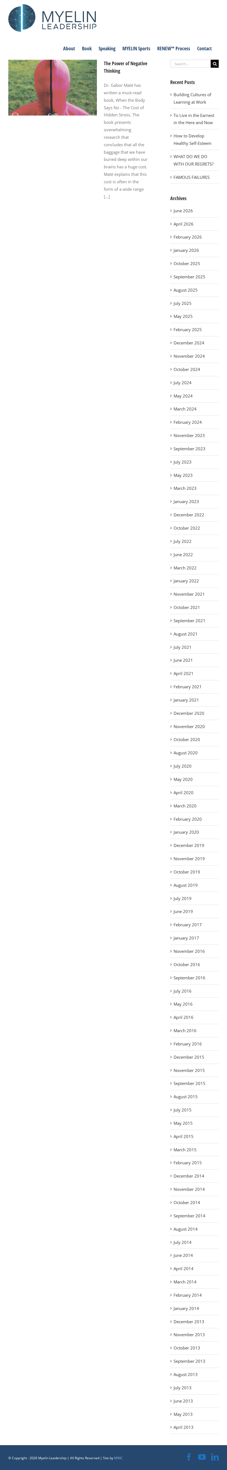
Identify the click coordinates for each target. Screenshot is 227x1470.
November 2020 (189, 726)
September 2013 (189, 1361)
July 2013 (183, 1387)
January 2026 (186, 250)
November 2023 (189, 435)
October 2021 (187, 607)
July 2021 (183, 647)
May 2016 (183, 1004)
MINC (118, 1458)
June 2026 (183, 210)
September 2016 (189, 977)
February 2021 (188, 686)
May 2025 (183, 316)
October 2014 (187, 1202)
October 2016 (187, 964)
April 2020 (184, 792)
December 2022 (189, 514)
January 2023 (186, 501)
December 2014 (189, 1176)
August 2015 (186, 1096)
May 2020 (183, 779)
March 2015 (185, 1149)
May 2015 (183, 1123)
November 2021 (189, 594)
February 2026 (188, 237)
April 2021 (184, 673)
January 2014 (186, 1308)
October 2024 (187, 369)
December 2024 (189, 343)
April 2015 (184, 1136)
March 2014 (185, 1282)
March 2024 (185, 409)
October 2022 (187, 528)
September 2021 (189, 620)
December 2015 (189, 1057)
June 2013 (183, 1401)
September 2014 (189, 1215)
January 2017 (186, 938)
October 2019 (187, 872)
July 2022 (183, 541)
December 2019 (189, 845)
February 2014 (188, 1295)
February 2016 (188, 1044)
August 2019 (186, 885)
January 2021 (186, 700)
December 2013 (189, 1321)
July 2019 (183, 898)
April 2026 (184, 224)
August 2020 (186, 752)
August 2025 (186, 290)
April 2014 (184, 1268)
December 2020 (189, 713)
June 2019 (183, 911)
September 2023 (189, 448)
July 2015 (183, 1110)
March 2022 (185, 568)
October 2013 (187, 1348)
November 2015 (189, 1070)
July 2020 (183, 766)
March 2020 (185, 806)
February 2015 (188, 1162)
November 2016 (189, 951)
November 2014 (189, 1189)
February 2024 (188, 422)
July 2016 (183, 991)
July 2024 (183, 382)
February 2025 (188, 329)
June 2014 (183, 1255)
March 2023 (185, 488)
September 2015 (189, 1083)
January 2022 (186, 581)
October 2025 (187, 263)
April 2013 (184, 1427)
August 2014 (186, 1229)
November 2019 (189, 858)
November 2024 (189, 356)
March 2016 (185, 1030)
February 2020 (188, 819)
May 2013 (183, 1414)
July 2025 (183, 303)
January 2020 (186, 832)
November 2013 (189, 1334)
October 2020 (187, 739)
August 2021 (186, 634)
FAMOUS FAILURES (192, 177)
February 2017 (188, 924)
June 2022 (183, 554)
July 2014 (183, 1242)
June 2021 (183, 660)
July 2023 (183, 462)
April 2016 (184, 1017)
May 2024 (183, 396)
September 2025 (189, 276)
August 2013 (186, 1374)
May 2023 (183, 475)
